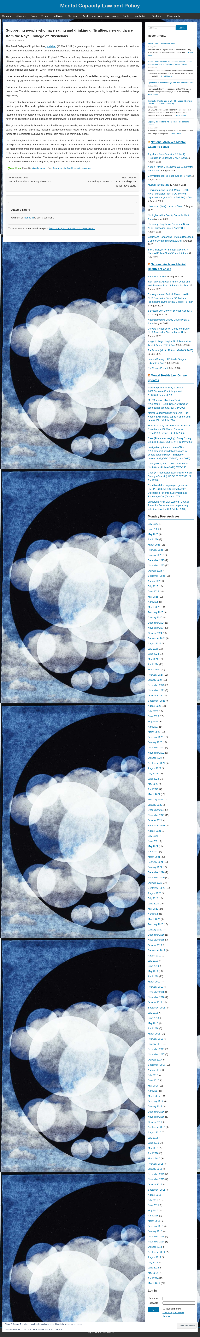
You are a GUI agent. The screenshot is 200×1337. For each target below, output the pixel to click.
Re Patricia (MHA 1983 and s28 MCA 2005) (170, 350)
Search (181, 28)
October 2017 (155, 1059)
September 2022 (156, 763)
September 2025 (156, 576)
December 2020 (156, 872)
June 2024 (153, 654)
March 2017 (154, 1096)
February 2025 (155, 612)
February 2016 (155, 1164)
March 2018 (154, 1033)
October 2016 (155, 1122)
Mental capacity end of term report (161, 43)
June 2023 (153, 716)
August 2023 (154, 706)
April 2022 (153, 789)
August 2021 (154, 831)
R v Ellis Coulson (157, 276)
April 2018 (153, 1028)
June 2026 (153, 529)
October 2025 (155, 570)
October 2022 (155, 758)
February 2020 (155, 924)
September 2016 (156, 1127)
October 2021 (155, 820)
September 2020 (156, 888)
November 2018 (156, 997)
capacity (77, 168)
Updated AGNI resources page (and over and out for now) (171, 83)
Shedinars (72, 16)
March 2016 (154, 1158)
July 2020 (153, 898)
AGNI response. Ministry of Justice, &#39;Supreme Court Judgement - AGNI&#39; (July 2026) (166, 391)
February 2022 (155, 799)
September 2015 (156, 1190)
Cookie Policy (58, 1329)
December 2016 (156, 1111)
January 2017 (155, 1106)
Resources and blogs (52, 16)
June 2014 (153, 1267)
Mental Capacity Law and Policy (100, 6)
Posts (34, 16)
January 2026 (155, 555)
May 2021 (153, 846)
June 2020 (153, 903)
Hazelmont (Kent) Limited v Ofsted (165, 206)
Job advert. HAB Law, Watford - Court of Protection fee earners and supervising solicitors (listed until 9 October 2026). (168, 505)
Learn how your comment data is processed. (72, 228)
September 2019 (156, 950)
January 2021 (155, 867)
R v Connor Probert (158, 368)
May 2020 (153, 909)
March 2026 (154, 544)
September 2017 (156, 1065)
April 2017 (153, 1091)
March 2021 (154, 857)
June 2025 (153, 591)
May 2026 (153, 534)
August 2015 (154, 1195)
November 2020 (156, 877)
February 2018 (155, 1039)
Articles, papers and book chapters (100, 16)
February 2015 (155, 1226)
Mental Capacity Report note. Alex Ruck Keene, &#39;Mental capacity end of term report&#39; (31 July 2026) (169, 417)
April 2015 (153, 1215)
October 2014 (155, 1247)
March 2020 (154, 919)
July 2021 (153, 836)
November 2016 (156, 1117)
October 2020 (155, 882)
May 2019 (153, 971)
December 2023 (156, 685)
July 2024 (153, 649)
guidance (86, 168)
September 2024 (156, 638)
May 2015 (153, 1210)
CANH (70, 168)
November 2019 (156, 940)
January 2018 (155, 1044)
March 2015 (154, 1221)
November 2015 (156, 1179)
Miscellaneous (38, 168)
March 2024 (154, 669)
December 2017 (156, 1049)
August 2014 (154, 1257)
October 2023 (155, 695)
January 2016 (155, 1169)
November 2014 (156, 1241)
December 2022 (156, 747)
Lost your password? (173, 1312)
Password (153, 1303)
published (50, 46)
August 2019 (154, 955)
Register (167, 1316)
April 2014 (153, 1278)
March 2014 (154, 1283)
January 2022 (155, 805)
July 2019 (153, 961)
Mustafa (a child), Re (158, 185)
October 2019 (155, 945)
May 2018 (153, 1023)
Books (126, 16)
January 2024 (155, 680)
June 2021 (153, 841)
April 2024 (153, 664)
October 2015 (155, 1184)
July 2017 (153, 1075)
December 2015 (156, 1174)
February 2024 (155, 675)
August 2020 (154, 893)
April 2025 (153, 602)
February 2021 (155, 862)
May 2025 (153, 597)
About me (21, 16)
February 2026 (155, 550)
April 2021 (153, 851)
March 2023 (154, 732)
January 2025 (155, 617)
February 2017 (155, 1101)
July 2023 (153, 711)
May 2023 (153, 721)
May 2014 (153, 1273)
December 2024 (156, 623)
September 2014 (156, 1252)
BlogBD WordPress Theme (100, 1332)
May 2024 (153, 659)
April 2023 (153, 727)
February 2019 (155, 987)
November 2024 (156, 628)
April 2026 (153, 539)
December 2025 (156, 560)
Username (153, 1298)
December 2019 (156, 935)
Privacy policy (174, 16)
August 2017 (154, 1070)
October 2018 (155, 1002)
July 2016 (153, 1138)
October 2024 (155, 633)
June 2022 (153, 779)
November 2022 (156, 753)
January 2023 (155, 742)
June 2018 (153, 1018)
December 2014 (156, 1236)
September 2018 (156, 1007)
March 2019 (154, 981)
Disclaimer (157, 16)
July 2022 (153, 773)
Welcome (7, 16)
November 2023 (156, 690)
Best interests (59, 168)
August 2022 (154, 768)
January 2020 (155, 929)
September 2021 (156, 825)
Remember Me (173, 1308)
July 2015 (153, 1200)
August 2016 (154, 1132)
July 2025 (153, 586)
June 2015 (153, 1205)
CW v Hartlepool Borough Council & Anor (169, 176)
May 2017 (153, 1085)
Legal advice (140, 16)
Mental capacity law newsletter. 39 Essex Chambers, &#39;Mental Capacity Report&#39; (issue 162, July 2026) (169, 429)
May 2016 (153, 1148)
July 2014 (153, 1262)
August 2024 (154, 643)
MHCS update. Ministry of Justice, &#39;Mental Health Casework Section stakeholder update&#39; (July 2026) (168, 404)
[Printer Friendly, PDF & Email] (14, 168)
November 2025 (156, 565)
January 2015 (155, 1231)
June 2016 (153, 1143)
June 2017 (153, 1080)
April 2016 (153, 1153)
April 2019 (153, 976)
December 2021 (156, 810)
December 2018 (156, 992)
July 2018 (153, 1013)
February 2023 (155, 737)
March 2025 (154, 607)
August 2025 (154, 581)
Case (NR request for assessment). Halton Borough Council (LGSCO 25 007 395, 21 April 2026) (170, 476)
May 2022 (153, 784)
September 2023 (156, 701)
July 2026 (153, 524)
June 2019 (153, 966)
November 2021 (156, 815)
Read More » (166, 76)
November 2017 (156, 1054)
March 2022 (154, 794)
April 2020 (153, 914)
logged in (29, 217)
